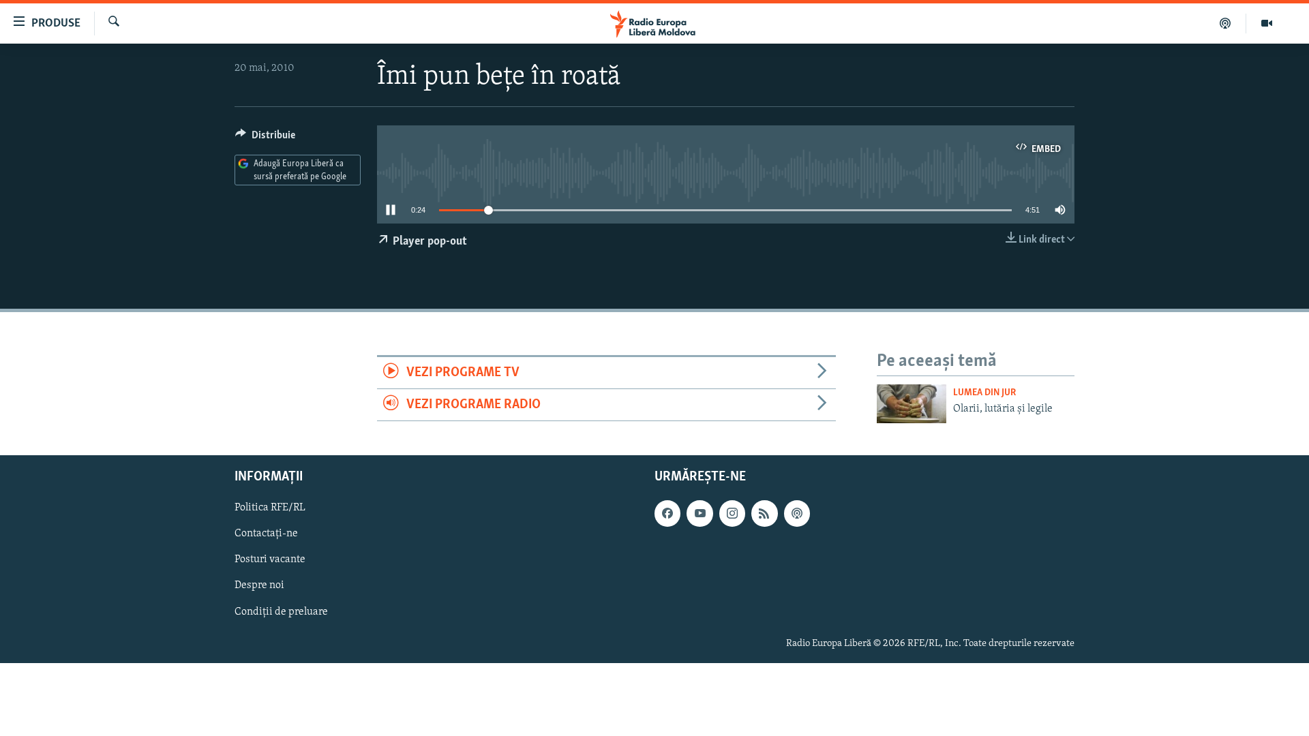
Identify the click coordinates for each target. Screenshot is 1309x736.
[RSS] (764, 513)
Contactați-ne (266, 533)
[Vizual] (1266, 23)
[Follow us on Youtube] (699, 513)
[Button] (265, 138)
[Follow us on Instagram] (732, 513)
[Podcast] (1225, 23)
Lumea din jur (984, 393)
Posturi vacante (270, 559)
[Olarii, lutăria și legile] (911, 403)
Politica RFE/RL (270, 507)
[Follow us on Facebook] (667, 513)
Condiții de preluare (281, 611)
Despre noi (259, 585)
